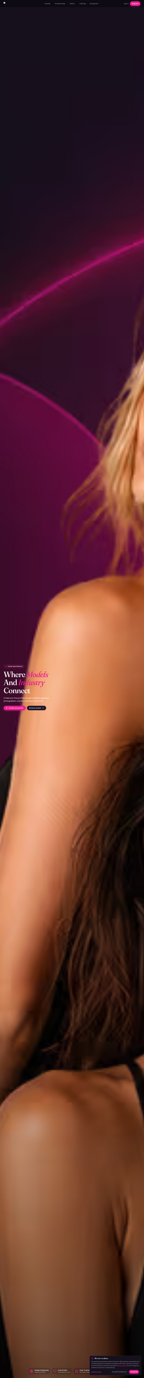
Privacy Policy (122, 1366)
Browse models (35, 708)
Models (47, 3)
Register (135, 3)
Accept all (134, 1372)
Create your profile (16, 708)
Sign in (126, 3)
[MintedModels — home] (14, 3)
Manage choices (96, 1372)
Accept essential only (119, 1372)
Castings (82, 3)
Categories (94, 3)
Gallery (72, 3)
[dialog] (115, 1365)
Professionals (60, 3)
